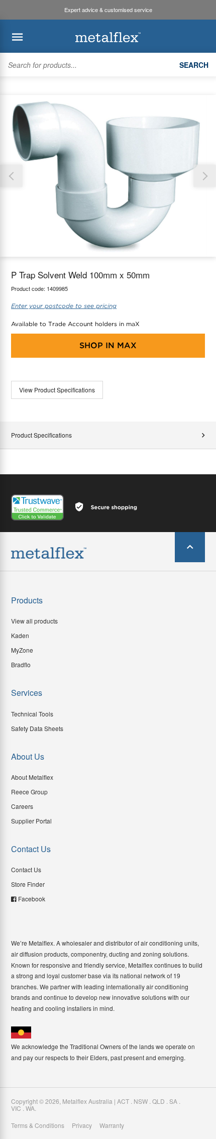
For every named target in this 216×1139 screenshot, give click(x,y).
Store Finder (28, 884)
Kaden (20, 635)
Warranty (111, 1125)
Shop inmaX (108, 345)
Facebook (31, 898)
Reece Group (29, 791)
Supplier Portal (31, 820)
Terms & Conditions (37, 1125)
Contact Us (26, 869)
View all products (34, 620)
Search (193, 65)
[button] (204, 176)
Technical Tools (32, 713)
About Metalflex (32, 777)
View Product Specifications (57, 389)
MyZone (22, 650)
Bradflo (21, 664)
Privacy (82, 1125)
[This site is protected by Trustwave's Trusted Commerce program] (37, 507)
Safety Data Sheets (37, 728)
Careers (22, 806)
